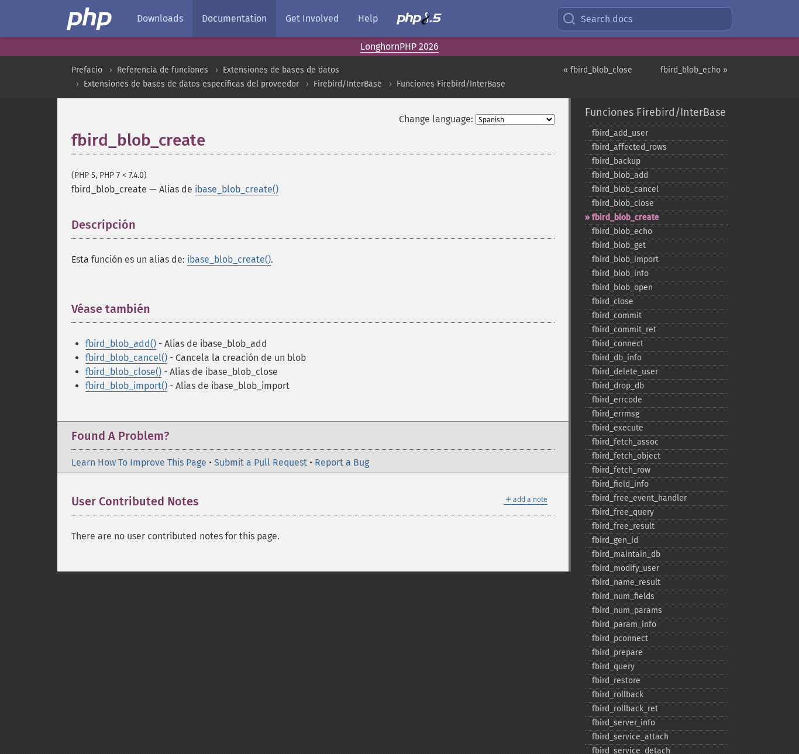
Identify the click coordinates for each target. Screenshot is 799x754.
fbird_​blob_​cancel (625, 189)
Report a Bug (342, 462)
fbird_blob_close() (123, 371)
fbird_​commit (617, 316)
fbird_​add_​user (620, 133)
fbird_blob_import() (126, 385)
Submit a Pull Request (260, 462)
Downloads (160, 18)
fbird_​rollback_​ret (625, 709)
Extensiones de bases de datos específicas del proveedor (191, 84)
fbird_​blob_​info (620, 273)
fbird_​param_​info (624, 624)
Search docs (606, 19)
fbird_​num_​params (627, 610)
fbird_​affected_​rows (629, 147)
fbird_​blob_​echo (622, 231)
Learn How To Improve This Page (138, 462)
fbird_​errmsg (615, 414)
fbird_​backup (616, 161)
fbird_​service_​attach (630, 737)
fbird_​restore (616, 681)
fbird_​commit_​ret (624, 330)
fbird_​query (613, 667)
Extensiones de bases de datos (281, 70)
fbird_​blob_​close (623, 203)
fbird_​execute (617, 428)
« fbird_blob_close (597, 70)
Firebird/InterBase (348, 84)
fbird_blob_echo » (694, 70)
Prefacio (86, 70)
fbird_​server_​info (623, 723)
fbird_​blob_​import (625, 259)
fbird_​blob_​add (620, 175)
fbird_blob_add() (120, 343)
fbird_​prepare (617, 652)
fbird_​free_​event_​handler (639, 498)
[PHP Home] (90, 18)
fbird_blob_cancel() (126, 357)
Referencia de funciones (162, 70)
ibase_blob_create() (236, 189)
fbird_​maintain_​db (626, 554)
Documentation (234, 18)
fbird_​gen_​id (615, 540)
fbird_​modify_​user (625, 568)
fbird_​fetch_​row (621, 470)
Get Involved (312, 18)
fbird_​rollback (617, 695)
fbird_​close (612, 302)
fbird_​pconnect (620, 638)
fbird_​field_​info (620, 484)
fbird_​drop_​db (618, 386)
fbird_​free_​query (623, 512)
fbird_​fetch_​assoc (625, 442)
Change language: (436, 119)
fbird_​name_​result (626, 582)
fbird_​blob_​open (622, 287)
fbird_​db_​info (617, 358)
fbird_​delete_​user (625, 372)
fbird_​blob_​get (619, 245)
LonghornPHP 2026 (399, 46)
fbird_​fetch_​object (626, 456)
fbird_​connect (617, 344)
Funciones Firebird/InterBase (451, 84)
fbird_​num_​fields (623, 596)
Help (368, 18)
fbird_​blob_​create (625, 217)
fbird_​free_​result (623, 526)
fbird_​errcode (617, 400)
